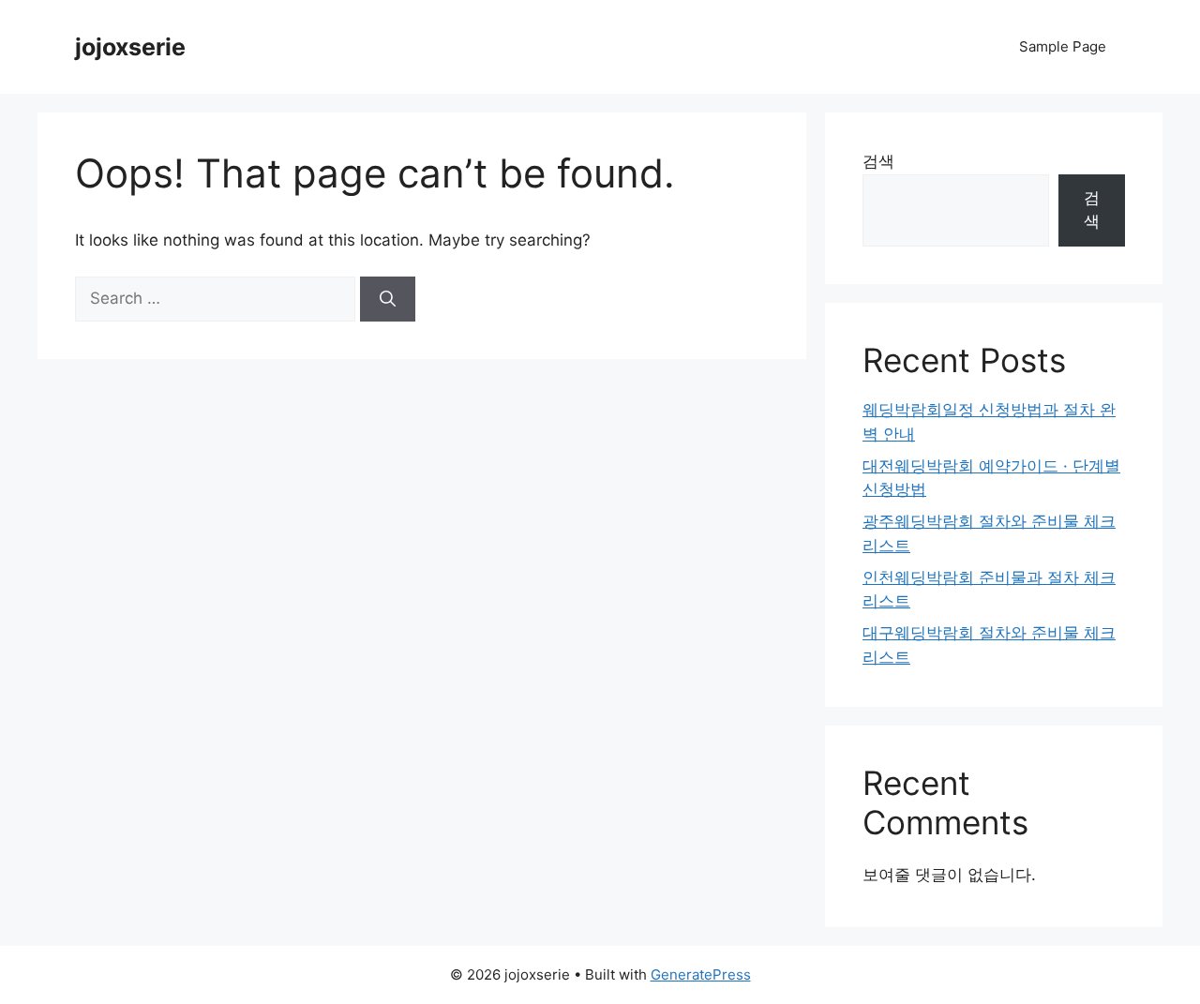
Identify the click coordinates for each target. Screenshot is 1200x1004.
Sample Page (1062, 46)
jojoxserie (130, 47)
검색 (878, 161)
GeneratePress (701, 974)
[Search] (387, 299)
